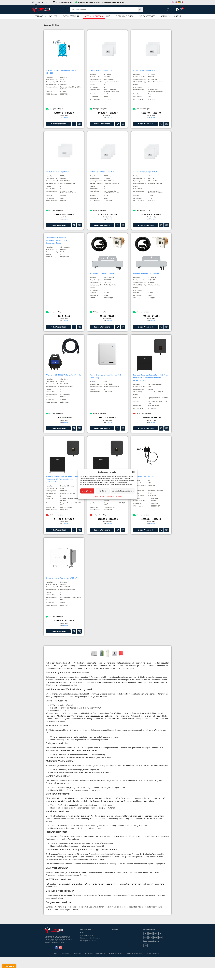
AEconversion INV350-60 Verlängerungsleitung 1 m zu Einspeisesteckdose (56, 240)
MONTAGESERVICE (147, 16)
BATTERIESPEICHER (71, 16)
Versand (65, 117)
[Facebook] (56, 947)
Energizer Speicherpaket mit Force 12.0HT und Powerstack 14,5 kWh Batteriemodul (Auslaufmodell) (151, 377)
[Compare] (172, 9)
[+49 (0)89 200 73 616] (33, 2)
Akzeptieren (87, 491)
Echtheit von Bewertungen (134, 953)
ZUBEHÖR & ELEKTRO (124, 16)
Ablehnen (102, 491)
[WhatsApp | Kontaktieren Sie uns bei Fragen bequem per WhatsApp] (76, 2)
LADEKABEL (39, 16)
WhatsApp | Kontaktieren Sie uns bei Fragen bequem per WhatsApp (101, 2)
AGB (55, 953)
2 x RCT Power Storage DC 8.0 (58, 172)
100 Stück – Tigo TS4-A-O (143, 476)
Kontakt (82, 932)
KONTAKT (177, 16)
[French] (176, 2)
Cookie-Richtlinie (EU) (154, 953)
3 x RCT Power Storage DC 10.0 (102, 172)
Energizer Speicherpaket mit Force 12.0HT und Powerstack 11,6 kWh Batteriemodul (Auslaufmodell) (63, 479)
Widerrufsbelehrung (86, 935)
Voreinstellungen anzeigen (123, 491)
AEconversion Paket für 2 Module (146, 273)
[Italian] (181, 2)
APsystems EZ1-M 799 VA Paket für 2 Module (63, 375)
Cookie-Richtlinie (99, 496)
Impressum (118, 496)
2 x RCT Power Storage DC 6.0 (145, 70)
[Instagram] (60, 947)
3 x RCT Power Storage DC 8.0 (145, 172)
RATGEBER (165, 16)
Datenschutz (110, 496)
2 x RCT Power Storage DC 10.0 (102, 70)
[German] (178, 2)
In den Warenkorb (58, 124)
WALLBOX (53, 16)
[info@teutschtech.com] (54, 2)
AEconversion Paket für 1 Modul (102, 273)
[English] (173, 2)
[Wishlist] (168, 9)
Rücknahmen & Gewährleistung (90, 938)
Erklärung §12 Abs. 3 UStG (88, 940)
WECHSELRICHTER (93, 16)
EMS (108, 16)
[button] (134, 472)
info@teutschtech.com (64, 2)
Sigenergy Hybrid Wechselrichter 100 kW (61, 578)
